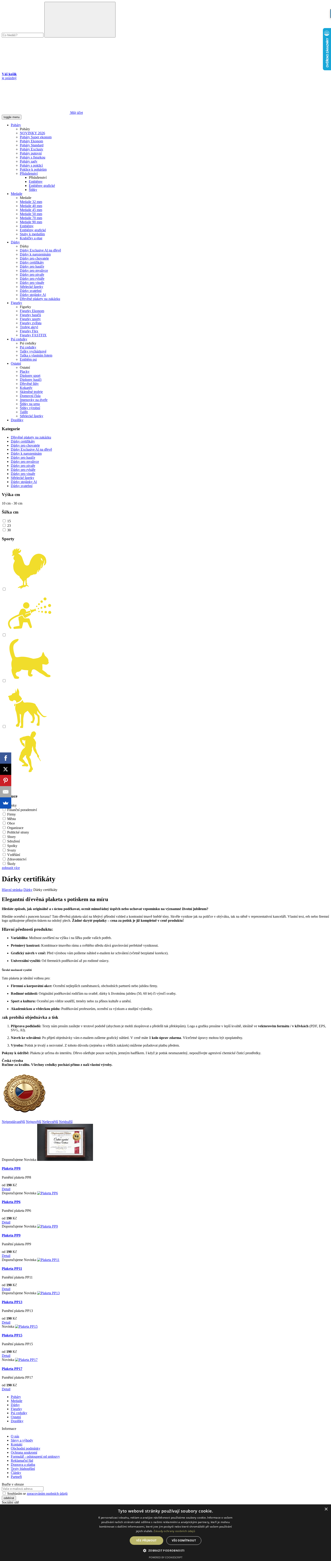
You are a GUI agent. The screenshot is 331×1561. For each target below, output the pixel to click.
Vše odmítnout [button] (184, 1540)
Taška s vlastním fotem (36, 355)
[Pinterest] (5, 780)
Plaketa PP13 (12, 1302)
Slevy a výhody (22, 1440)
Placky (24, 371)
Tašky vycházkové (33, 351)
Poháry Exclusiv (31, 149)
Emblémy (36, 181)
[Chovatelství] (29, 589)
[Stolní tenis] (29, 772)
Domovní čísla (30, 396)
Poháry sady (28, 161)
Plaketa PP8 (11, 1168)
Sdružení (13, 841)
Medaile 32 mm (31, 202)
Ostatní (16, 363)
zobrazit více (11, 868)
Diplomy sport (30, 375)
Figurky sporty (30, 319)
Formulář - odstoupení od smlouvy (35, 1456)
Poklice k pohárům (33, 169)
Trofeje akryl (29, 327)
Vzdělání (13, 855)
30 (9, 530)
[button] (165, 1550)
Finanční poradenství (22, 810)
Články (16, 1473)
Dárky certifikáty (32, 262)
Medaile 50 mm (31, 214)
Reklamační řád (22, 1460)
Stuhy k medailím (32, 234)
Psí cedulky (19, 339)
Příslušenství (29, 173)
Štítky (33, 190)
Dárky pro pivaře (32, 274)
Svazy (11, 850)
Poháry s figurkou (32, 157)
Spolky (12, 846)
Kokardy (26, 388)
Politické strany (18, 832)
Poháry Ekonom (31, 141)
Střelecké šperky (31, 287)
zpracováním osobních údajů (47, 1493)
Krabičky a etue (31, 238)
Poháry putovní (31, 153)
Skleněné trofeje (31, 392)
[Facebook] (5, 758)
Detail (6, 1189)
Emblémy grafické (42, 185)
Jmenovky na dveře (34, 400)
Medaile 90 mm (31, 222)
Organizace (15, 828)
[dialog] (165, 1532)
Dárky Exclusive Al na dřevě (40, 250)
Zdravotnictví (16, 859)
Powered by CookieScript (165, 1557)
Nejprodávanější (13, 1122)
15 (9, 521)
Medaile (16, 194)
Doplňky (17, 420)
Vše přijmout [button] (146, 1540)
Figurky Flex (29, 331)
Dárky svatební (30, 291)
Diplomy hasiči (30, 379)
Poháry (16, 125)
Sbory (11, 837)
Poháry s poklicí (31, 165)
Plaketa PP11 (12, 1268)
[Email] (5, 791)
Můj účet (76, 113)
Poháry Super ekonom (36, 137)
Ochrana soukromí (24, 1452)
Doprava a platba (23, 1464)
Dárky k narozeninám (35, 254)
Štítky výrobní (30, 408)
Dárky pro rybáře (32, 278)
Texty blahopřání (23, 1469)
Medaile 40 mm (31, 206)
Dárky (15, 242)
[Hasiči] (29, 635)
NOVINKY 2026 (32, 133)
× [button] (326, 1509)
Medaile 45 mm (31, 210)
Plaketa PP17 (12, 1369)
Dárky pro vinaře (32, 282)
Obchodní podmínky (25, 1448)
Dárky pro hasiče (32, 266)
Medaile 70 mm (31, 218)
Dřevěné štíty (29, 384)
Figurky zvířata (30, 323)
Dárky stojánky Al (33, 295)
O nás (15, 1436)
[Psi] (29, 727)
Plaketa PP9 (11, 1235)
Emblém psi (28, 359)
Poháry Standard (31, 145)
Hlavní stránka (12, 890)
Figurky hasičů (30, 315)
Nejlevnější (50, 1122)
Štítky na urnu (30, 404)
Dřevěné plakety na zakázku (40, 299)
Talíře (24, 412)
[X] (5, 769)
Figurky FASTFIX (33, 335)
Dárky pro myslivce (34, 270)
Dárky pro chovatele (34, 258)
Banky (12, 805)
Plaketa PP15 (12, 1335)
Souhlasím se (37, 1493)
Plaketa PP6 (11, 1202)
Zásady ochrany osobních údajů (174, 1531)
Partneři (16, 1477)
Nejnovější (33, 1122)
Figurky (16, 303)
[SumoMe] (5, 803)
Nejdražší (66, 1122)
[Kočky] (29, 681)
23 (9, 525)
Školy (11, 864)
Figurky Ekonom (32, 311)
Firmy (11, 814)
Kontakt (16, 1444)
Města (11, 819)
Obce (11, 823)
